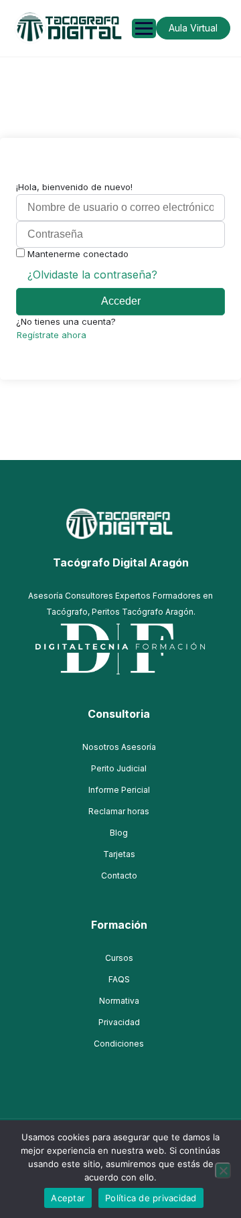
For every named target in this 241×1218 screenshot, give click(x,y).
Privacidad (119, 1022)
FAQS (119, 979)
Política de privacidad (151, 1198)
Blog (119, 833)
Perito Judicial (119, 768)
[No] (223, 1170)
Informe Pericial (119, 790)
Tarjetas (119, 854)
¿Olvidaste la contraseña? (92, 274)
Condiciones (119, 1044)
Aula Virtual (193, 27)
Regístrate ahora (51, 334)
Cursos (119, 958)
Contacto (119, 875)
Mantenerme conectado (78, 253)
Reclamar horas (118, 811)
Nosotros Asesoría (119, 747)
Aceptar (68, 1198)
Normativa (119, 1001)
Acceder (121, 301)
